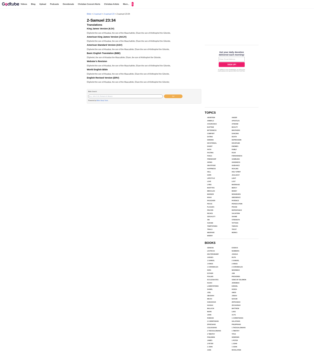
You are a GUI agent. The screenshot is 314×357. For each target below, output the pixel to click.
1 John (234, 343)
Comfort (211, 133)
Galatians (236, 321)
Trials (209, 229)
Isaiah (209, 283)
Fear (234, 153)
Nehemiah (236, 270)
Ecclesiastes (212, 280)
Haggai (210, 305)
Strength (236, 220)
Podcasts (54, 4)
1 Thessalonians (239, 327)
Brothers (236, 130)
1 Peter (235, 340)
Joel (209, 292)
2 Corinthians (213, 321)
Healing (235, 169)
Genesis (210, 248)
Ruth (234, 257)
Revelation (236, 350)
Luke (234, 312)
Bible (89, 14)
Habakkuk (211, 302)
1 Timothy (235, 331)
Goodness (236, 162)
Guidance (236, 165)
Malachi (210, 308)
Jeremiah (235, 283)
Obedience (236, 197)
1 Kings (210, 264)
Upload (42, 4)
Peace (209, 204)
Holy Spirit (236, 172)
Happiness (211, 169)
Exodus (235, 248)
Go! (173, 96)
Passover (211, 200)
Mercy (234, 188)
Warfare (211, 232)
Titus (234, 334)
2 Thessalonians (214, 331)
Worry (210, 236)
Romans (210, 318)
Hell (209, 172)
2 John (210, 347)
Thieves (235, 226)
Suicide (210, 223)
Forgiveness (237, 156)
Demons (210, 140)
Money (234, 191)
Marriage (236, 185)
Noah (209, 197)
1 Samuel (211, 260)
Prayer (210, 210)
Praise (234, 207)
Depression (236, 140)
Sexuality (211, 216)
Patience (235, 200)
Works (234, 232)
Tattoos (235, 223)
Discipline (236, 143)
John (209, 315)
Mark (209, 312)
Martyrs (211, 188)
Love (209, 181)
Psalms (210, 276)
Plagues (210, 207)
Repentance (237, 210)
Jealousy (236, 175)
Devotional (212, 143)
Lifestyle (211, 178)
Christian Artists (111, 4)
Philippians (236, 324)
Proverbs (236, 276)
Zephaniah (236, 302)
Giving (209, 162)
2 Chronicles (237, 267)
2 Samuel (235, 260)
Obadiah (210, 296)
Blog (33, 4)
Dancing (235, 133)
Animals (210, 121)
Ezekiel (235, 286)
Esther (210, 273)
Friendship (211, 159)
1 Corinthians (237, 318)
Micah (209, 299)
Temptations (212, 226)
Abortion (211, 117)
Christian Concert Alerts (89, 4)
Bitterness (211, 130)
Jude (209, 350)
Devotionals (68, 4)
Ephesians (211, 324)
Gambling (236, 159)
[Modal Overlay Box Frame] (232, 61)
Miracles (211, 191)
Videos (24, 4)
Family (234, 149)
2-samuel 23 (109, 14)
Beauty (235, 127)
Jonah (234, 296)
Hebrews (235, 337)
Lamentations (213, 286)
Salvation (236, 213)
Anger (234, 117)
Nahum (234, 299)
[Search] (133, 4)
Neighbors (236, 194)
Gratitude (211, 165)
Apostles (236, 121)
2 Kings (235, 264)
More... (126, 4)
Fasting (210, 153)
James (209, 340)
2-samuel (97, 14)
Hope (209, 175)
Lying (209, 185)
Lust (234, 181)
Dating (210, 137)
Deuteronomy (213, 254)
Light (234, 178)
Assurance (212, 124)
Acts (234, 315)
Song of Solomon (239, 280)
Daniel (210, 289)
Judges (210, 257)
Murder (210, 194)
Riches (210, 213)
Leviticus (211, 251)
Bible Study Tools (102, 100)
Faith (209, 149)
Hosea (234, 289)
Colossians (212, 327)
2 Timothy (211, 334)
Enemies (235, 146)
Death (234, 137)
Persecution (237, 204)
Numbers (235, 251)
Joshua (235, 254)
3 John (234, 347)
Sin (208, 220)
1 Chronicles (212, 267)
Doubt (209, 146)
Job (233, 273)
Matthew (235, 308)
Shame (234, 216)
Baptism (210, 127)
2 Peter (210, 343)
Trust (234, 229)
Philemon (211, 337)
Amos (234, 292)
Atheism (235, 124)
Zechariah (236, 305)
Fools (209, 156)
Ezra (209, 270)
